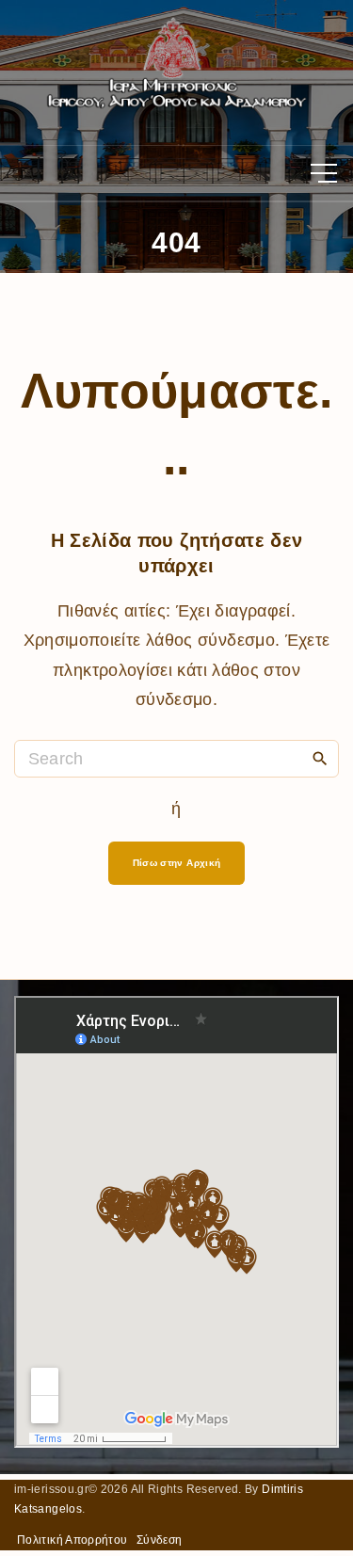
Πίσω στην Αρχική (177, 863)
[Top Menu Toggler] (324, 173)
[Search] (320, 758)
